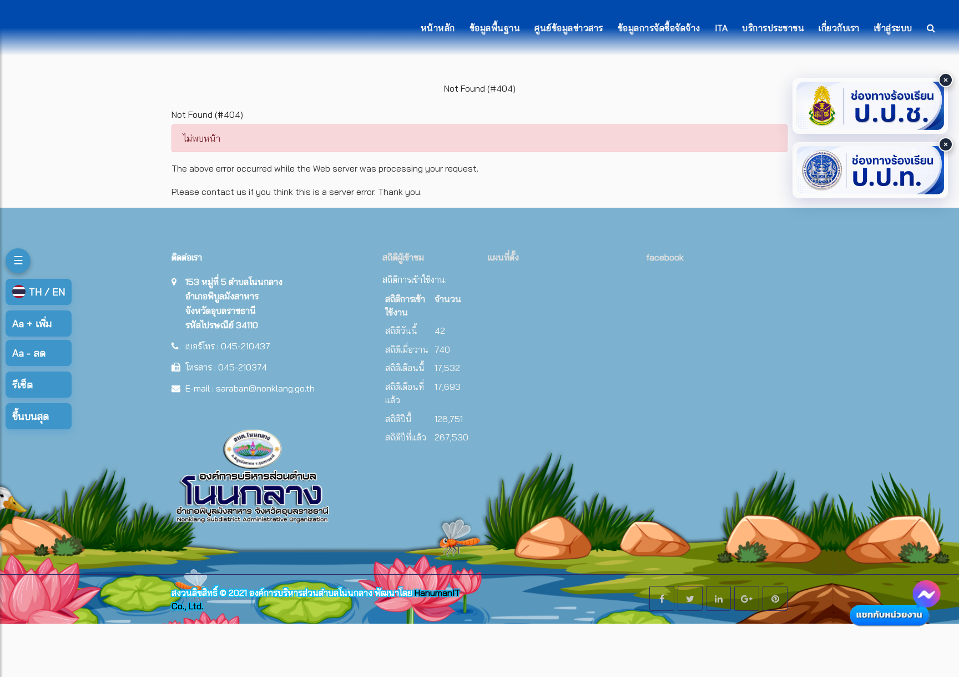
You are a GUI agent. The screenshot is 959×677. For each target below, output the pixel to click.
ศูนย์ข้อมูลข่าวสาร (568, 27)
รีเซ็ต (22, 384)
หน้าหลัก (438, 27)
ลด (29, 353)
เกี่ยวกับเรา (839, 27)
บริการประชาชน (773, 27)
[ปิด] (945, 80)
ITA (721, 27)
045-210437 (245, 346)
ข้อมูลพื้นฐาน (495, 27)
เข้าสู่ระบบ (893, 27)
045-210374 (242, 367)
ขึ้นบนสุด (30, 416)
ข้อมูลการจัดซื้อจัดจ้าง (659, 27)
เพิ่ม (32, 323)
